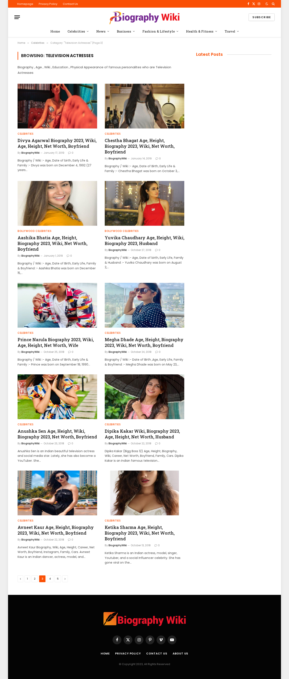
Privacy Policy (48, 4)
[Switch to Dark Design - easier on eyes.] (266, 3)
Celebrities (76, 31)
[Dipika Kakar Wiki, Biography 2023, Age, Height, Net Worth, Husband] (144, 396)
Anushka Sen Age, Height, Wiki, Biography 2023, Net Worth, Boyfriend (57, 433)
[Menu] (17, 17)
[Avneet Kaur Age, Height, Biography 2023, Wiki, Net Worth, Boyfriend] (57, 493)
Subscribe (261, 17)
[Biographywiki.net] (144, 17)
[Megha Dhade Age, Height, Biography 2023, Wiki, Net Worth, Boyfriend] (144, 305)
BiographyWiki (30, 153)
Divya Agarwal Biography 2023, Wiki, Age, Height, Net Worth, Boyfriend (57, 143)
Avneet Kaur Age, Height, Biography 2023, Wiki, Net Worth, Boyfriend (56, 530)
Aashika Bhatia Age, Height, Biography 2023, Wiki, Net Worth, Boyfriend (52, 243)
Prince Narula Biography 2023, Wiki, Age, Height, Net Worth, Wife (56, 342)
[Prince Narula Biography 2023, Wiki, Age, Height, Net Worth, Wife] (57, 305)
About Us (180, 654)
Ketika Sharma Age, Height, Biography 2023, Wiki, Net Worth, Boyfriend (140, 532)
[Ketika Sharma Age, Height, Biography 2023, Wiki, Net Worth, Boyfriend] (144, 493)
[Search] (273, 4)
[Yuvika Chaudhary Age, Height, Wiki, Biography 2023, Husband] (144, 203)
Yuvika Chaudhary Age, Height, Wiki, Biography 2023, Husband (144, 240)
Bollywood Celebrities (35, 231)
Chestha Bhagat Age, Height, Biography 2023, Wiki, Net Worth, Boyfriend (140, 146)
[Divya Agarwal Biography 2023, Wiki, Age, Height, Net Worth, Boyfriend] (57, 106)
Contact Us (70, 4)
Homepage (25, 4)
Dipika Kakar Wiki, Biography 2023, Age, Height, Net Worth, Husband (142, 433)
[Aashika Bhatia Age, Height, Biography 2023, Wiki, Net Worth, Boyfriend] (57, 203)
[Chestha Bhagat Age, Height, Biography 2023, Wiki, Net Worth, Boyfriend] (144, 106)
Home (55, 31)
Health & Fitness (199, 31)
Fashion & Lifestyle (158, 31)
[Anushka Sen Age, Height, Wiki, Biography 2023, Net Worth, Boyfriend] (57, 396)
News (101, 31)
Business (124, 31)
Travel (230, 31)
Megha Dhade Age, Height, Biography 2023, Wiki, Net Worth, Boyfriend (144, 342)
